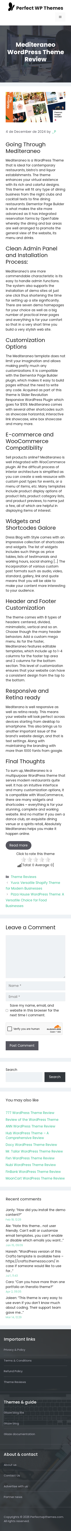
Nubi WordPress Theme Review (31, 1165)
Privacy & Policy (14, 1350)
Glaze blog (11, 1423)
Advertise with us (16, 1486)
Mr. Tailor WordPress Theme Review (34, 1151)
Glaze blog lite (14, 1413)
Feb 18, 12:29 (13, 1219)
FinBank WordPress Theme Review (33, 1171)
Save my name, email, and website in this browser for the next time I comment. (34, 1010)
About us (10, 1465)
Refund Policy (13, 1371)
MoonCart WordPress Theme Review (35, 1178)
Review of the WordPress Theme (32, 1119)
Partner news (13, 1497)
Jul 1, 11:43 (12, 1276)
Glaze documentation (19, 1434)
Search (11, 1069)
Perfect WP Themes (39, 8)
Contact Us (12, 1475)
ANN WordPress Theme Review (30, 1126)
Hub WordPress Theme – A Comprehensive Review (27, 1135)
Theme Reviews (23, 877)
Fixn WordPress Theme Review (30, 1158)
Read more (18, 845)
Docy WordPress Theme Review (31, 1144)
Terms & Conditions (18, 1360)
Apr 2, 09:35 (13, 1292)
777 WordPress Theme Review (30, 1113)
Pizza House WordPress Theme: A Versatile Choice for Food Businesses (35, 900)
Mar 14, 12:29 (14, 1317)
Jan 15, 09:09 (14, 1245)
